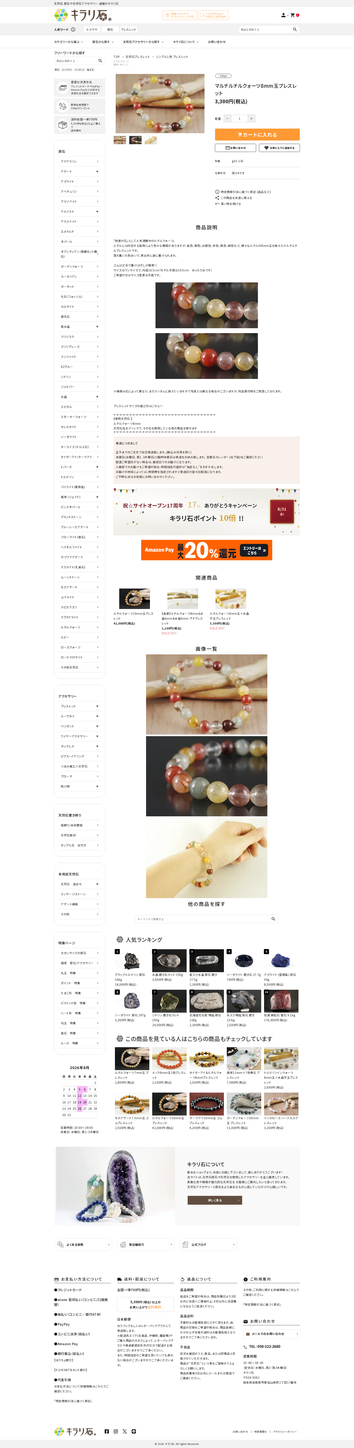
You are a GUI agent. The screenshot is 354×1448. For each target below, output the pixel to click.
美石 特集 (68, 1033)
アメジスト (67, 211)
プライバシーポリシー (285, 1431)
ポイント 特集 (70, 983)
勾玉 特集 (68, 1023)
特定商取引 (260, 1431)
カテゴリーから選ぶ (66, 42)
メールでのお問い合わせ (265, 1334)
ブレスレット (128, 29)
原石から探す (101, 42)
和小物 (65, 786)
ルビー (65, 637)
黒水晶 (65, 327)
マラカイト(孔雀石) (73, 567)
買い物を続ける (231, 204)
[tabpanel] (160, 103)
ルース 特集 (69, 1043)
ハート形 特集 (71, 1013)
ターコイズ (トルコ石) (75, 447)
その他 (65, 914)
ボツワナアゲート (72, 557)
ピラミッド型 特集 (73, 1003)
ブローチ (66, 776)
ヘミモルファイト (71, 547)
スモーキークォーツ (73, 417)
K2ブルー (67, 367)
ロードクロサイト (72, 657)
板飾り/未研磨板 (72, 825)
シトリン (66, 377)
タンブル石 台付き (73, 845)
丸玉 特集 (68, 973)
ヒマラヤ (92, 29)
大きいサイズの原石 (73, 953)
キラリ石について (184, 42)
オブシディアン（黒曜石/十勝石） (79, 253)
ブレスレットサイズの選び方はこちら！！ (138, 406)
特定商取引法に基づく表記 (73, 1401)
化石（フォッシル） (72, 296)
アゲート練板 (69, 904)
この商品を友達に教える (236, 198)
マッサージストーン (73, 894)
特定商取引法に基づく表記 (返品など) (246, 192)
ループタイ (67, 69)
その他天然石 (69, 667)
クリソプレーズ (70, 347)
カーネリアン (69, 276)
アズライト (67, 181)
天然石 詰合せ (71, 884)
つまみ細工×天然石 (74, 766)
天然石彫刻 (68, 835)
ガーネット (67, 286)
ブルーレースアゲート (75, 527)
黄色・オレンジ (121, 64)
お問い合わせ (217, 42)
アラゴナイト (69, 221)
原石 (110, 29)
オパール (66, 241)
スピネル (66, 407)
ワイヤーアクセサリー (74, 736)
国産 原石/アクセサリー (77, 963)
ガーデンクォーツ (72, 266)
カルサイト (67, 306)
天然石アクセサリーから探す (141, 42)
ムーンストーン (70, 577)
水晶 (64, 397)
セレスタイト (69, 427)
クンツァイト (68, 357)
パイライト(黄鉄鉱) (73, 487)
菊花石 (65, 317)
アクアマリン (69, 161)
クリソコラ (67, 337)
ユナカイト (68, 597)
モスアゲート (69, 587)
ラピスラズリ (69, 607)
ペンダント (80, 69)
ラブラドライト (70, 617)
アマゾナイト (69, 201)
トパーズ (66, 467)
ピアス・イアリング (72, 756)
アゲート (66, 171)
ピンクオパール (71, 507)
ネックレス (67, 746)
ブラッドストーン (71, 517)
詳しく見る (215, 1200)
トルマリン (67, 477)
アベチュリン (69, 191)
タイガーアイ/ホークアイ (76, 457)
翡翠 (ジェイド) (70, 497)
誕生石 (90, 69)
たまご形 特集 (71, 993)
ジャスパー (68, 387)
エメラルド (67, 231)
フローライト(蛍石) (73, 537)
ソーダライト (69, 437)
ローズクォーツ (71, 647)
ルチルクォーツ (121, 61)
